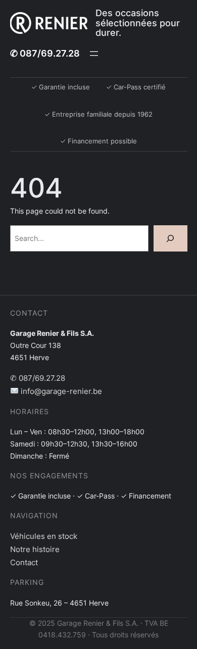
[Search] (170, 238)
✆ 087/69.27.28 (45, 53)
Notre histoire (35, 549)
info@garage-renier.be (60, 391)
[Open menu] (94, 53)
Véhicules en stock (43, 536)
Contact (24, 562)
